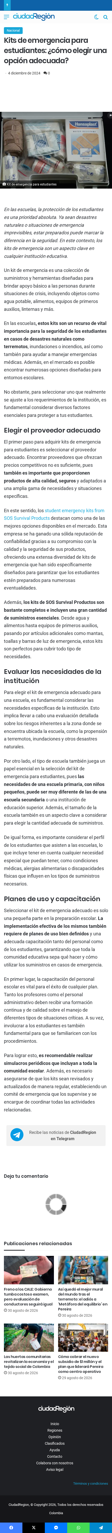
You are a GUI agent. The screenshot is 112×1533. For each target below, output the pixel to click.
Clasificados (55, 1443)
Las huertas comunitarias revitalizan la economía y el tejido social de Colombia (29, 1361)
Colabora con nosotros (54, 1463)
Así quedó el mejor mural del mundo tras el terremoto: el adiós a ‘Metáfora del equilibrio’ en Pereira (82, 1299)
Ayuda (54, 1450)
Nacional (13, 30)
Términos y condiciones (90, 1483)
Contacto (54, 1456)
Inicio (55, 1424)
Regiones (54, 1430)
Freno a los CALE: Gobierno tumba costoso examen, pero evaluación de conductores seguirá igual (28, 1297)
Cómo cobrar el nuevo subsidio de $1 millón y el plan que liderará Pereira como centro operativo (80, 1364)
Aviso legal (54, 1469)
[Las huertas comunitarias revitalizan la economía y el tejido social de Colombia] (29, 1338)
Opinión (54, 1437)
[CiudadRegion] (34, 17)
